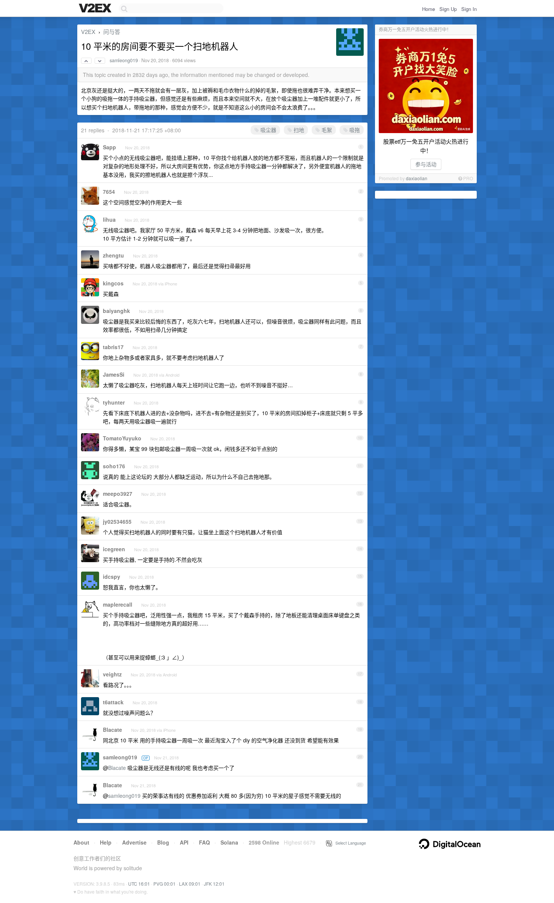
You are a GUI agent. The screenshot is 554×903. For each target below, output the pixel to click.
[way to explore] (96, 8)
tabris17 (113, 347)
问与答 (111, 31)
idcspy (111, 576)
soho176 (114, 466)
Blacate (112, 729)
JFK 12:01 (214, 883)
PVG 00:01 (164, 883)
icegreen (114, 549)
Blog (163, 842)
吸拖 (354, 129)
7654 (109, 191)
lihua (109, 219)
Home (428, 8)
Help (106, 842)
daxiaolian (416, 178)
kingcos (113, 283)
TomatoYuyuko (122, 438)
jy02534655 (117, 521)
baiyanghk (116, 310)
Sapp (109, 147)
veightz (112, 674)
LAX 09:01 (189, 883)
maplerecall (117, 604)
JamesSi (113, 374)
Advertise (134, 842)
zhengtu (113, 255)
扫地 (298, 129)
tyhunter (114, 402)
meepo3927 (117, 493)
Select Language (349, 843)
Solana (229, 842)
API (184, 842)
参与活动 (425, 164)
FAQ (204, 842)
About (81, 842)
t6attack (113, 702)
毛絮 (326, 129)
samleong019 (124, 60)
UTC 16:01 (139, 883)
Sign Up (448, 8)
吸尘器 (267, 129)
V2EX (88, 31)
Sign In (469, 8)
